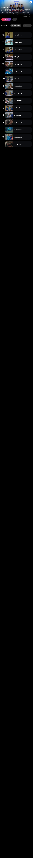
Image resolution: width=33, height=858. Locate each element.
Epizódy (4, 25)
